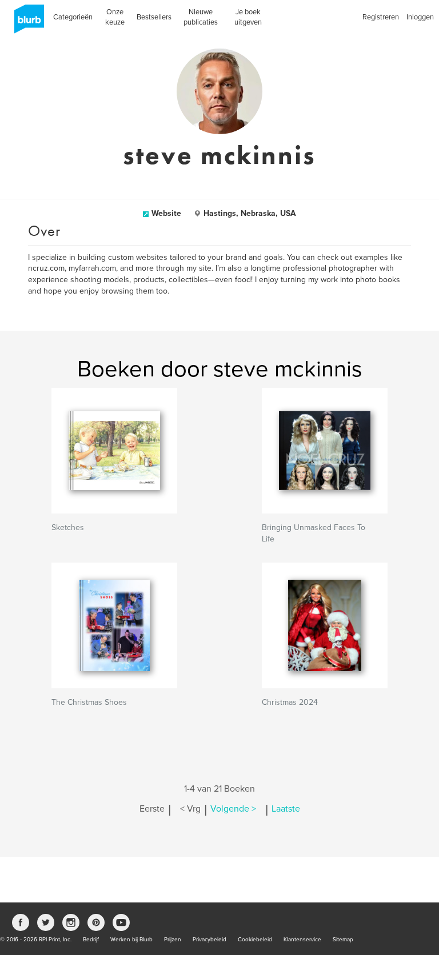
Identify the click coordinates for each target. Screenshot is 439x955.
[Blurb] (26, 23)
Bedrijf (91, 939)
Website (166, 213)
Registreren (380, 17)
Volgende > (233, 808)
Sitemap (343, 939)
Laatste (286, 808)
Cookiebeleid (255, 939)
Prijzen (172, 939)
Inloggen (420, 17)
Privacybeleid (209, 939)
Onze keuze (115, 17)
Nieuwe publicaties (200, 17)
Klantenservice (302, 939)
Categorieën (73, 17)
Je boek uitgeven (248, 17)
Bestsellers (154, 17)
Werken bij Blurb (131, 939)
